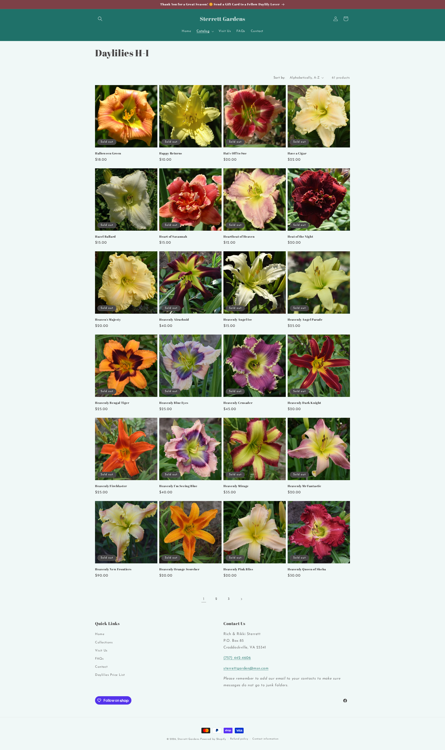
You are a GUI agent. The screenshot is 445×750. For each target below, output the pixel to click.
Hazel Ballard (105, 237)
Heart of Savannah (173, 237)
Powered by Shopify (213, 739)
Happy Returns (170, 153)
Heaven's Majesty (108, 320)
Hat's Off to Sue (235, 153)
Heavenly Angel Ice (237, 320)
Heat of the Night (300, 237)
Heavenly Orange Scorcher (179, 569)
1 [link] (203, 599)
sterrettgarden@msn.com (245, 668)
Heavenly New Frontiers (113, 569)
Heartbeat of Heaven (238, 237)
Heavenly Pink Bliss (238, 569)
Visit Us (101, 650)
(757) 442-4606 (237, 658)
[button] (100, 19)
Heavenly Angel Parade (305, 320)
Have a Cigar (297, 153)
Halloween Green (108, 153)
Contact (101, 667)
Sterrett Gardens (188, 739)
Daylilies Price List (110, 675)
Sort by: (279, 78)
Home (99, 634)
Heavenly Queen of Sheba (307, 569)
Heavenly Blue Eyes (173, 403)
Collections (104, 642)
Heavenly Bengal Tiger (112, 403)
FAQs (99, 659)
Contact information (265, 739)
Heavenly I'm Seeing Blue (178, 486)
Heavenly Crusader (237, 403)
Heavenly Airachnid (174, 320)
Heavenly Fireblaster (111, 486)
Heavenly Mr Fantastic (304, 486)
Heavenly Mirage (236, 486)
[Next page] (241, 599)
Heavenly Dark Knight (304, 403)
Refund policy (239, 739)
